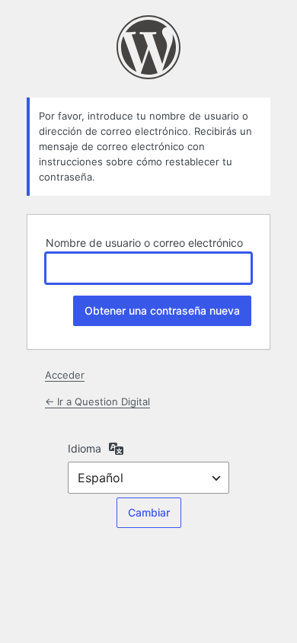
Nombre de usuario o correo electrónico (144, 242)
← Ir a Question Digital (97, 401)
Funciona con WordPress (148, 47)
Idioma (84, 448)
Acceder (65, 375)
